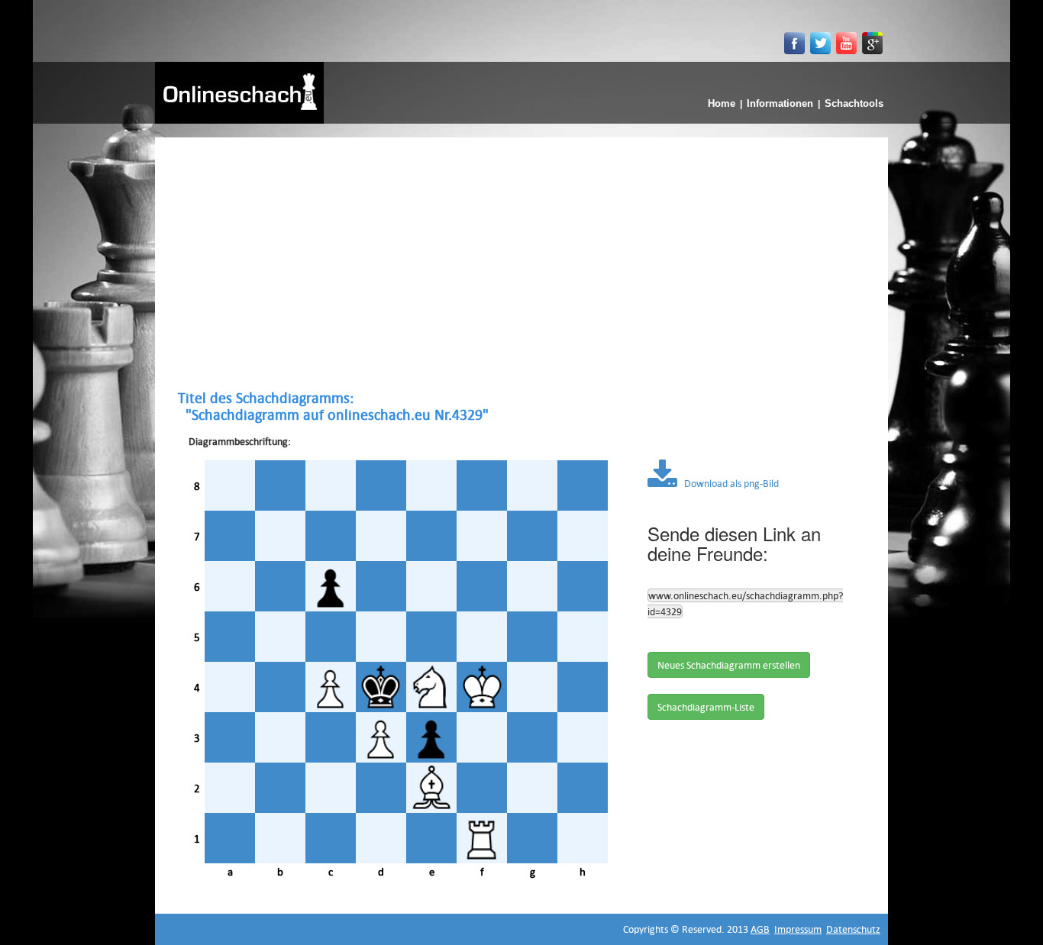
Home (721, 103)
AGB (760, 929)
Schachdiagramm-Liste (705, 707)
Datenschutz (853, 929)
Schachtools (854, 103)
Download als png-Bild (728, 483)
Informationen (780, 103)
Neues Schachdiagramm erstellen (728, 665)
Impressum (798, 929)
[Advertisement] (521, 263)
